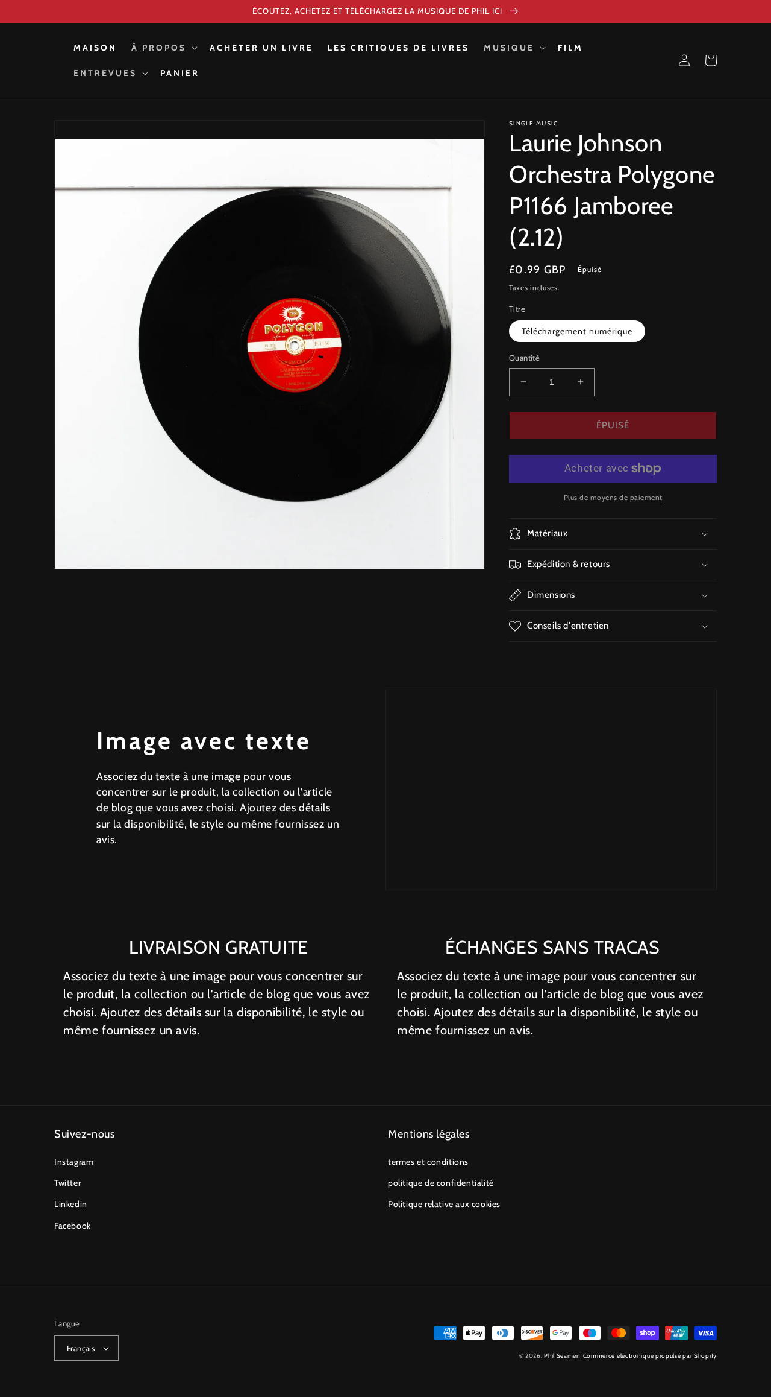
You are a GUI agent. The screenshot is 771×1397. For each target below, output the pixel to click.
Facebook (72, 1225)
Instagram (73, 1161)
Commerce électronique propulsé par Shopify (650, 1356)
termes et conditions (428, 1161)
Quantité (524, 358)
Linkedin (70, 1204)
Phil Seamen (562, 1356)
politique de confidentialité (441, 1182)
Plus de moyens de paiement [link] (613, 497)
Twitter (67, 1182)
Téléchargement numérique (577, 331)
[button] (163, 47)
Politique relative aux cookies (444, 1204)
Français (81, 1348)
